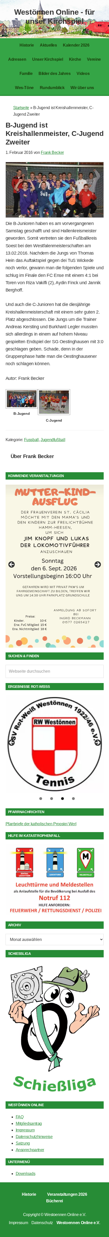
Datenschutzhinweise (34, 1137)
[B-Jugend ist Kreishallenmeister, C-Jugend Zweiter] (55, 216)
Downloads (25, 1173)
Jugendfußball (53, 440)
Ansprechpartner (30, 1150)
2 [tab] (51, 798)
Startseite (21, 108)
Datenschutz (42, 1223)
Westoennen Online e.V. (65, 1214)
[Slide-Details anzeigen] (55, 566)
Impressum (25, 1130)
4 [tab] (73, 798)
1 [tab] (40, 798)
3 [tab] (62, 798)
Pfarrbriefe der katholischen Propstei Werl (41, 824)
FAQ (20, 1117)
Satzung (23, 1143)
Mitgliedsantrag (29, 1123)
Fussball (31, 440)
